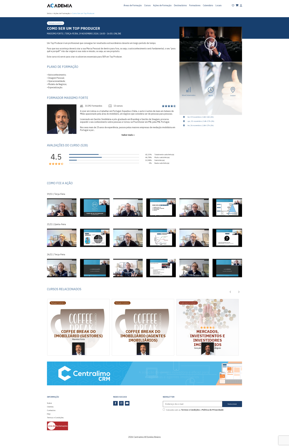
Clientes (50, 407)
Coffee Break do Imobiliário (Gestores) (78, 333)
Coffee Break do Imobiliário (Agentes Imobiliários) (143, 336)
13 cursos (118, 105)
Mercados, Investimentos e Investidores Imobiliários (207, 338)
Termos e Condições (55, 417)
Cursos (147, 5)
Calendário (208, 5)
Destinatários (180, 5)
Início (49, 13)
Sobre (49, 403)
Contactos (51, 410)
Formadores (194, 5)
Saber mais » (128, 135)
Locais (219, 5)
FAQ (48, 414)
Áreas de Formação (133, 5)
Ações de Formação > (62, 13)
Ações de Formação (162, 5)
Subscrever (232, 404)
